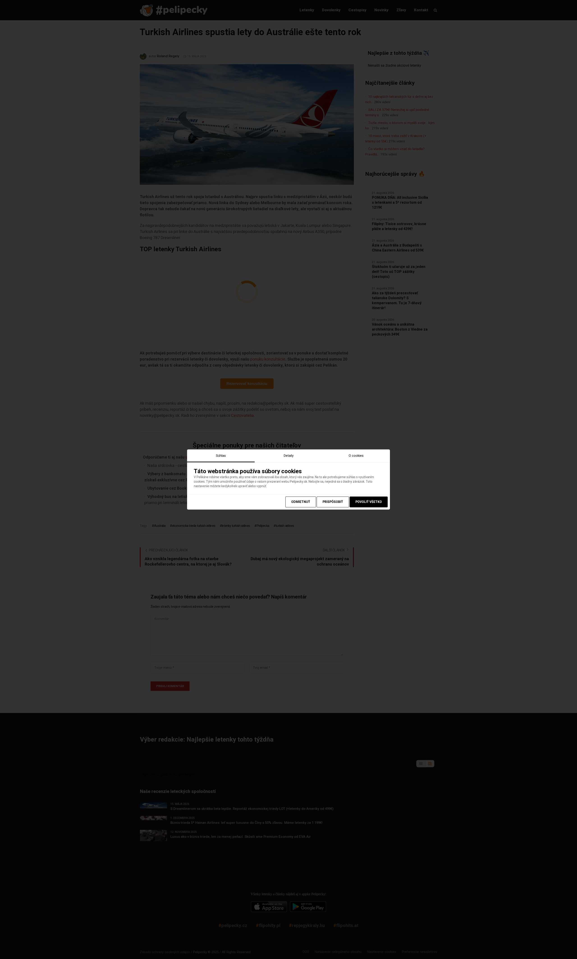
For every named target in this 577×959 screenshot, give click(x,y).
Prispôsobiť (333, 501)
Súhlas (221, 455)
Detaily (288, 455)
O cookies (356, 455)
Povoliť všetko (368, 501)
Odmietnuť (300, 501)
